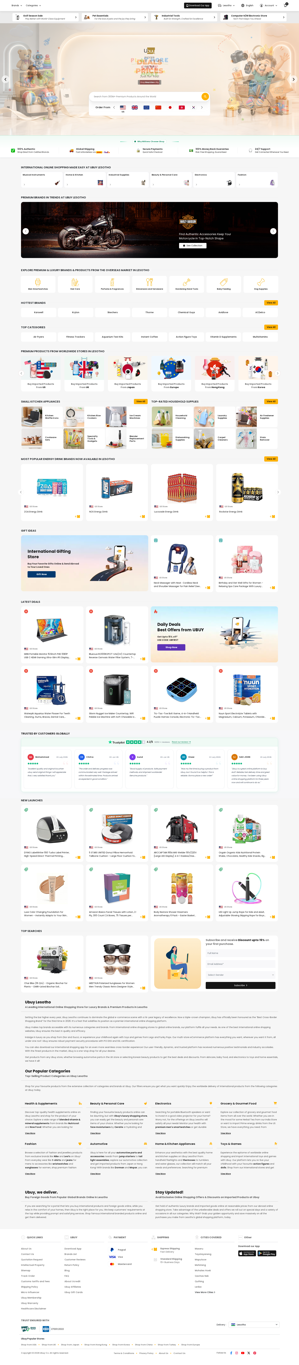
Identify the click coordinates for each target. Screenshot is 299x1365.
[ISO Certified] (51, 1328)
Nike (56, 1156)
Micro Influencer (30, 1292)
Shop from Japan (70, 1344)
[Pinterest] (254, 1353)
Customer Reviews (74, 1259)
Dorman (119, 1167)
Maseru (199, 1248)
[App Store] (247, 1254)
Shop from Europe (190, 1344)
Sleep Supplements (260, 336)
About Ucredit (72, 1281)
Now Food (35, 1127)
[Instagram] (236, 1353)
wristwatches (60, 1163)
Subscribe (239, 985)
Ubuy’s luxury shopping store (130, 1115)
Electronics (163, 1103)
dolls (223, 1167)
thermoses (189, 1160)
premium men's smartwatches (172, 1127)
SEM (223, 312)
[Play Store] (267, 1254)
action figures (261, 1163)
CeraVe (118, 1127)
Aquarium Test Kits (38, 336)
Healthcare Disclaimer (33, 1308)
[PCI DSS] (28, 1329)
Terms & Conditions (124, 1353)
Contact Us (27, 1254)
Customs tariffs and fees (35, 1281)
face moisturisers (100, 1127)
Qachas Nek (202, 1275)
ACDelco (186, 312)
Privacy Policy (146, 1353)
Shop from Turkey (167, 1344)
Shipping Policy (29, 1286)
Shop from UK (49, 1344)
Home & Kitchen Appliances (175, 1144)
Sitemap (25, 1270)
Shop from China (143, 1344)
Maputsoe (200, 1259)
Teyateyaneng (203, 1254)
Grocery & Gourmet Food (238, 1103)
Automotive (98, 1144)
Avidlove (149, 312)
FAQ (66, 1275)
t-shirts (56, 1160)
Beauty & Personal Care (107, 1103)
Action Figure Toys (112, 336)
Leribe (198, 1286)
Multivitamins (186, 336)
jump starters (127, 1156)
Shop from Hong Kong (95, 1344)
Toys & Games (231, 1144)
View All (271, 302)
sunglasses (31, 1167)
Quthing (199, 1281)
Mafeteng (200, 1265)
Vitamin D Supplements (149, 336)
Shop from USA (28, 1344)
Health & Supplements (41, 1103)
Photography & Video (223, 336)
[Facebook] (231, 1353)
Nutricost (73, 1123)
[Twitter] (248, 1353)
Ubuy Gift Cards (73, 1292)
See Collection (194, 242)
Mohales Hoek (203, 1270)
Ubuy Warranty (29, 1303)
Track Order (28, 1275)
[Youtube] (243, 1353)
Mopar (133, 1167)
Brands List (70, 1254)
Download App (72, 1248)
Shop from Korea (121, 1344)
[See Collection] (149, 230)
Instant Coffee (75, 336)
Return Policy (71, 1265)
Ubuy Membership (31, 1297)
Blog (67, 1270)
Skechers (39, 312)
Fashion (30, 1144)
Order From (102, 107)
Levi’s (67, 1156)
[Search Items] (205, 96)
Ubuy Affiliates (72, 1286)
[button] (226, 5)
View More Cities (204, 1292)
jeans (69, 1160)
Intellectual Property (32, 1265)
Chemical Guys (112, 312)
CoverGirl (260, 312)
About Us (26, 1248)
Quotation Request (32, 1259)
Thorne (76, 312)
